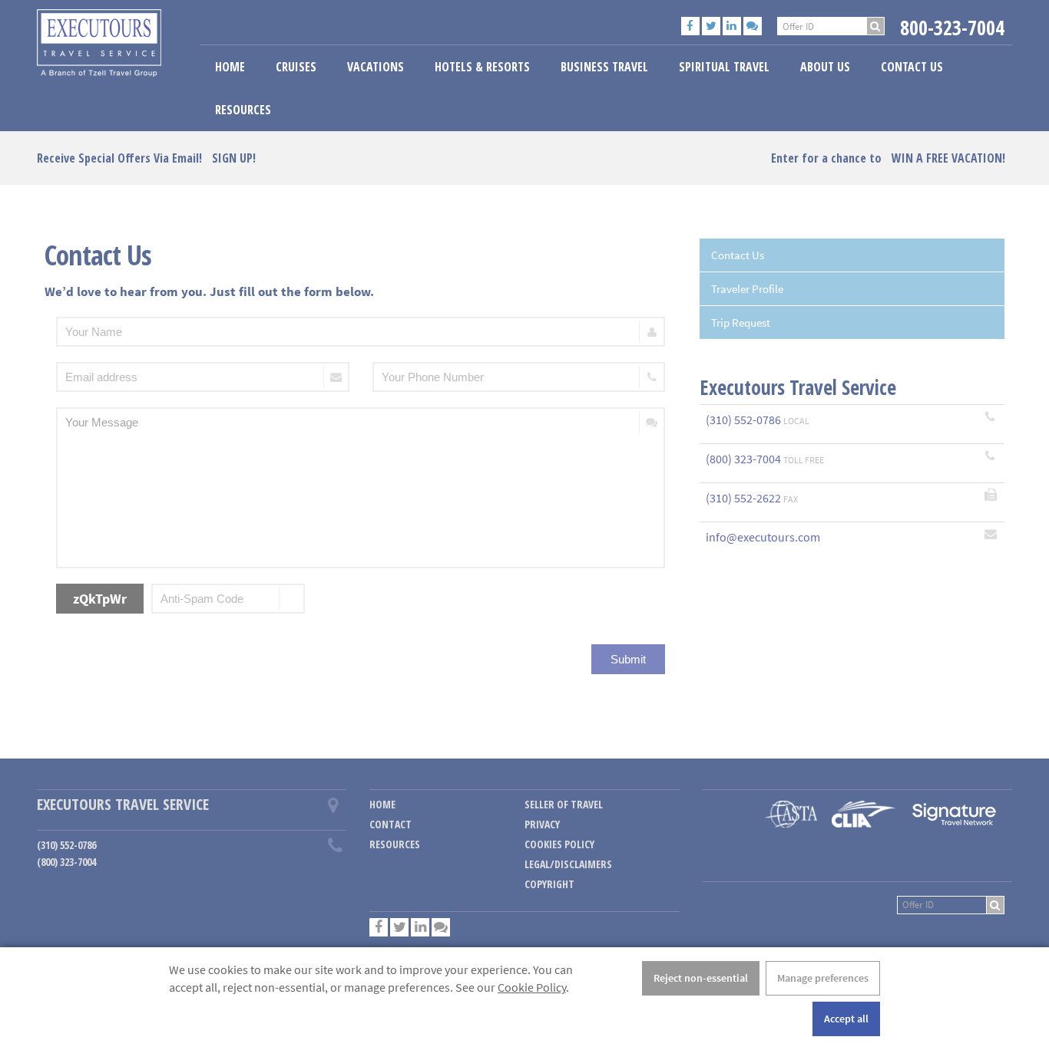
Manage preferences (823, 978)
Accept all (846, 1018)
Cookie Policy (532, 987)
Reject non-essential (701, 978)
